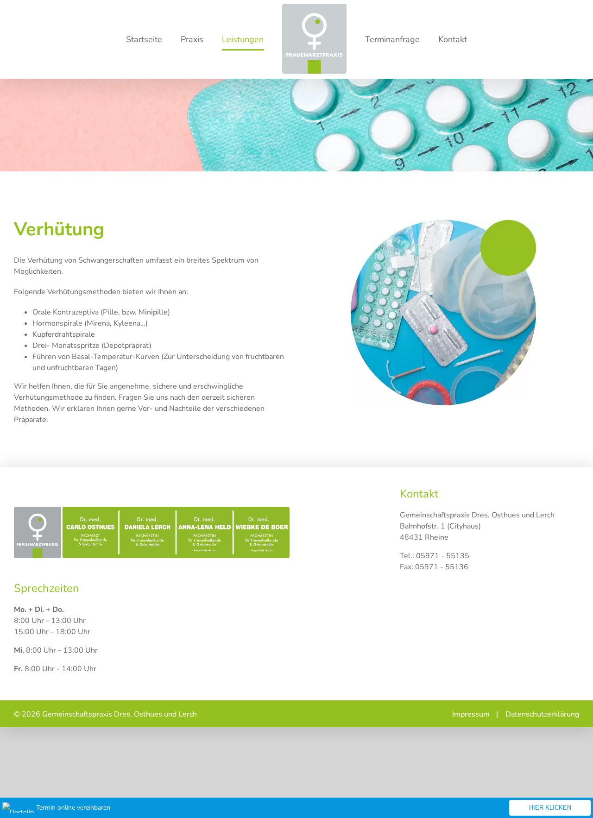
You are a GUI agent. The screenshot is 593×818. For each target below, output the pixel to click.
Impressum (471, 714)
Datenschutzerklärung (542, 714)
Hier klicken (550, 807)
